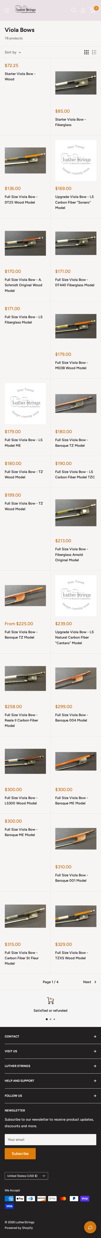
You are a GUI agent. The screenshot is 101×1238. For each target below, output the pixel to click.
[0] (92, 10)
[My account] (83, 10)
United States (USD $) (22, 1176)
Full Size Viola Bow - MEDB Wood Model (71, 365)
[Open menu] (7, 10)
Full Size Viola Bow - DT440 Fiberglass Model (74, 282)
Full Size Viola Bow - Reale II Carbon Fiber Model (21, 720)
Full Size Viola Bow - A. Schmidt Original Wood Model (23, 285)
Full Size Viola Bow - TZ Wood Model (24, 474)
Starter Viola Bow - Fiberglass (70, 122)
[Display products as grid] (86, 52)
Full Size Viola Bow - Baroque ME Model (71, 800)
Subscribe (20, 1153)
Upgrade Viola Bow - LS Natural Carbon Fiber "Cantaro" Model (74, 637)
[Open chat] (90, 1227)
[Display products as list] (94, 52)
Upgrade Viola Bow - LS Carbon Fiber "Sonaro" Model (74, 202)
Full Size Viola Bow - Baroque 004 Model (71, 717)
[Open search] (73, 10)
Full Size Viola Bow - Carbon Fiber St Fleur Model (22, 958)
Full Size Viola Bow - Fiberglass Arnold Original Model (71, 554)
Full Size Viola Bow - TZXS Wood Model (71, 955)
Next (87, 982)
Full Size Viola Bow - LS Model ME (24, 442)
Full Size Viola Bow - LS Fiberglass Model (24, 319)
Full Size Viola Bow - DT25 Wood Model (21, 199)
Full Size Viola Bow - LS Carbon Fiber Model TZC (75, 474)
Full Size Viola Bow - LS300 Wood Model (21, 800)
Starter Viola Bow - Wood (20, 76)
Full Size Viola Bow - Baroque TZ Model (71, 442)
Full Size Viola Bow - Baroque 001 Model (71, 878)
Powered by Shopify (19, 1228)
